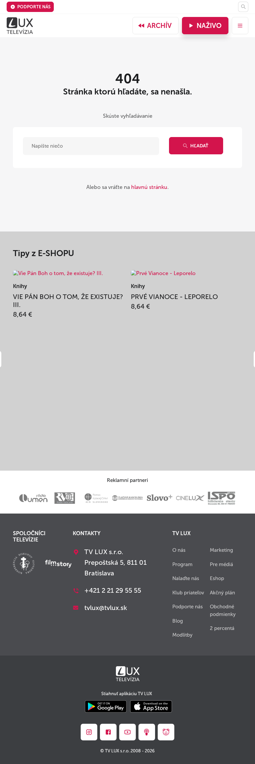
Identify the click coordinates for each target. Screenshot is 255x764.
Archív (159, 26)
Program (182, 564)
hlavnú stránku (149, 187)
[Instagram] (89, 732)
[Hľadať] (243, 7)
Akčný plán (222, 593)
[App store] (151, 707)
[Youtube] (127, 732)
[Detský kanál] (166, 732)
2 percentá (222, 628)
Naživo (209, 26)
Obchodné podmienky (223, 610)
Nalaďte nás (185, 578)
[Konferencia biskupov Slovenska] (24, 564)
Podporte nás (33, 6)
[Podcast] (146, 732)
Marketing (221, 550)
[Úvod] (20, 25)
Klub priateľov (188, 593)
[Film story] (58, 564)
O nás (179, 550)
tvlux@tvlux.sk (105, 608)
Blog (177, 621)
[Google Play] (106, 707)
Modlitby (182, 635)
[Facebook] (108, 732)
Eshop (217, 578)
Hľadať (199, 146)
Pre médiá (221, 564)
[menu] (240, 25)
